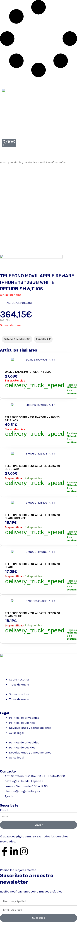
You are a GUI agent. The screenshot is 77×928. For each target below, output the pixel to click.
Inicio (3, 162)
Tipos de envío (19, 684)
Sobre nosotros (19, 679)
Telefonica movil (34, 162)
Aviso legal (16, 732)
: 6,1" (43, 339)
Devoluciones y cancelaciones (30, 727)
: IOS (17, 339)
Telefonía (15, 162)
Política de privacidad (24, 717)
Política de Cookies (22, 722)
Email (4, 810)
